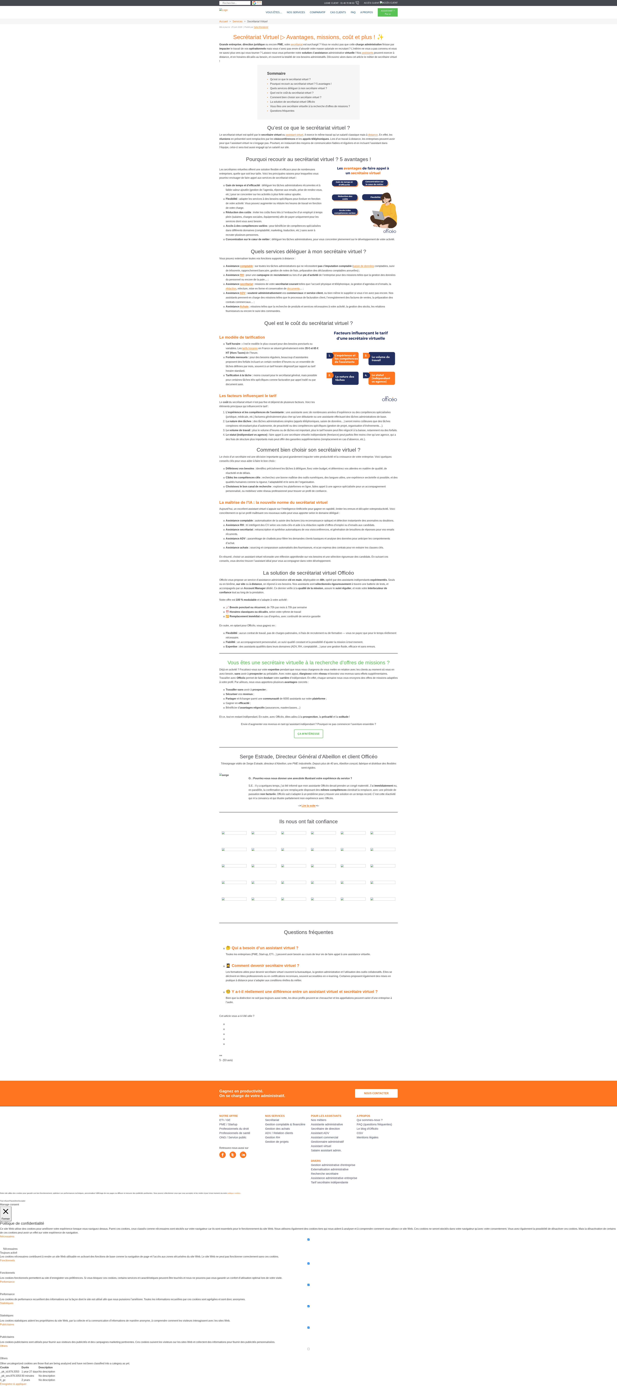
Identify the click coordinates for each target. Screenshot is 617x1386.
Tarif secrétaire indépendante (329, 1182)
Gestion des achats (277, 1128)
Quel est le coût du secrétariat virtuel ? (291, 92)
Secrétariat (272, 1120)
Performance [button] (7, 1281)
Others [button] (4, 1346)
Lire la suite (309, 805)
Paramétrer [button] (13, 1201)
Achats (244, 306)
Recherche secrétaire (324, 1173)
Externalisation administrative (330, 1169)
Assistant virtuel (321, 1146)
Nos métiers (318, 1120)
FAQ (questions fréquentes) (374, 1124)
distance (373, 134)
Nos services (296, 12)
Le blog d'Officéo (367, 1128)
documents (293, 288)
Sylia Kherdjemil (261, 27)
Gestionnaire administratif (327, 1141)
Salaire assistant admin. (326, 1150)
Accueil (223, 21)
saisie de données (363, 266)
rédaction (231, 288)
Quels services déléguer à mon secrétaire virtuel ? (298, 88)
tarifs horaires (250, 348)
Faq (353, 12)
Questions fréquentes (282, 110)
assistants (367, 52)
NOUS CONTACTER (376, 1093)
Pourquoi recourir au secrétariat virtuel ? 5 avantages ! (300, 83)
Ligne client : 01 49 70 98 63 (339, 3)
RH (242, 275)
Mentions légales (367, 1137)
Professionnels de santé (234, 1133)
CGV (360, 1133)
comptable (246, 266)
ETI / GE (224, 1120)
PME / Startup (228, 1124)
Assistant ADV (320, 1133)
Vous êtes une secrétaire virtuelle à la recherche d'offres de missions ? (310, 106)
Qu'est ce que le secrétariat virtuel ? (290, 79)
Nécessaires (10, 1248)
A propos (366, 12)
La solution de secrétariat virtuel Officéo (292, 101)
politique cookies (234, 1193)
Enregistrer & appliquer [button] (13, 1384)
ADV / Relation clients (279, 1133)
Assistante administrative (327, 1124)
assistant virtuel (294, 134)
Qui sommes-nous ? (370, 1120)
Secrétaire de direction (325, 1128)
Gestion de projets (277, 1141)
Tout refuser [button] (4, 1201)
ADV (243, 293)
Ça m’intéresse (309, 733)
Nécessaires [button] (7, 1236)
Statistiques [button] (6, 1303)
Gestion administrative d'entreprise (333, 1165)
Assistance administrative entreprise (334, 1178)
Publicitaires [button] (7, 1324)
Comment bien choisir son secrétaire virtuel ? (295, 97)
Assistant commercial (324, 1137)
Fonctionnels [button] (7, 1260)
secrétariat (297, 44)
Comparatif (317, 12)
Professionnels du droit (234, 1128)
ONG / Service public (232, 1137)
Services (237, 21)
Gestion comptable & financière (285, 1124)
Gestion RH (272, 1137)
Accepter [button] (21, 1201)
